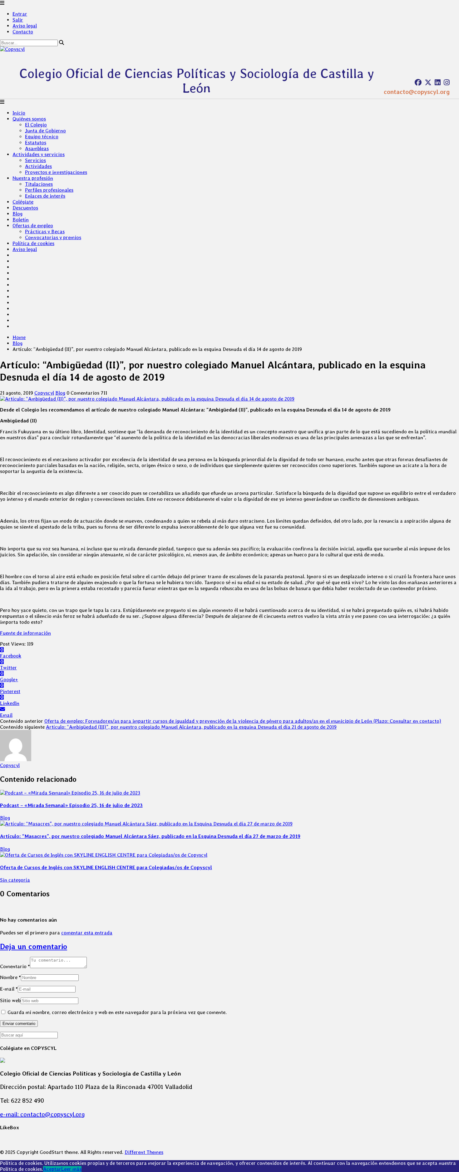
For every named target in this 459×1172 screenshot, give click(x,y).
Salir (17, 20)
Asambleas (37, 148)
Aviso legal (24, 26)
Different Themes (144, 1152)
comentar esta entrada (86, 933)
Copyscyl (44, 393)
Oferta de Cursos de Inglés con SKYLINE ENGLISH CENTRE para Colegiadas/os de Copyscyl (106, 867)
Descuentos (25, 208)
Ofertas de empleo (32, 226)
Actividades (38, 166)
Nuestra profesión (32, 178)
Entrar (19, 14)
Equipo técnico (41, 137)
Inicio (18, 113)
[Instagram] (447, 82)
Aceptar (52, 1169)
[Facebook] (418, 82)
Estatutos (35, 142)
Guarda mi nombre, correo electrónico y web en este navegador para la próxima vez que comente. (117, 1012)
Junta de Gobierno (45, 131)
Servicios (35, 160)
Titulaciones (39, 184)
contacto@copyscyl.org (417, 92)
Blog (17, 214)
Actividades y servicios (38, 154)
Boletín (20, 220)
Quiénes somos (29, 119)
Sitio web (10, 1000)
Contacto (22, 32)
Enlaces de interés (45, 196)
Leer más (71, 1169)
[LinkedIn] (438, 82)
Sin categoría (15, 880)
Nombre (10, 977)
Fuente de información (25, 633)
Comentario (15, 966)
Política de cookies (33, 243)
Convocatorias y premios (53, 237)
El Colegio (36, 125)
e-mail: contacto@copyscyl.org (42, 1114)
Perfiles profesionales (49, 190)
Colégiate (22, 202)
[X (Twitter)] (428, 82)
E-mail (9, 989)
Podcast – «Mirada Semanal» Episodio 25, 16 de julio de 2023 (71, 805)
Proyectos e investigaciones (56, 172)
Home (19, 337)
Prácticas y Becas (45, 231)
